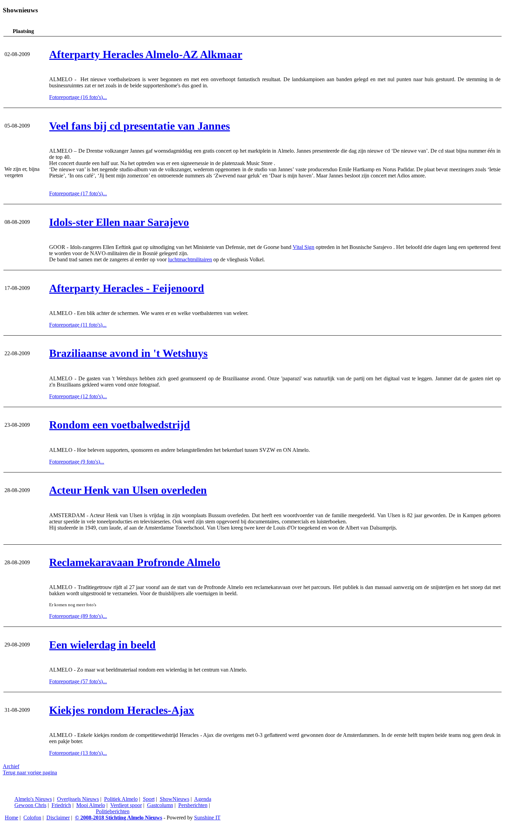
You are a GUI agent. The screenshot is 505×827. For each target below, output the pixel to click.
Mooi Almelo (90, 805)
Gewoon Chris (30, 805)
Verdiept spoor (126, 805)
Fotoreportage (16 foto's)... (78, 97)
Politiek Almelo (121, 799)
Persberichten (192, 805)
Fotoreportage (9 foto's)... (76, 462)
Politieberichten (113, 811)
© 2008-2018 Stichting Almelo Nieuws (118, 817)
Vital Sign (303, 247)
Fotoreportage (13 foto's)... (78, 753)
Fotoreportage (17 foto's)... (78, 193)
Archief (11, 766)
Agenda (202, 799)
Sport (149, 799)
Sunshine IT (207, 817)
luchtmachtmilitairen (190, 259)
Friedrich (61, 805)
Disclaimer (58, 817)
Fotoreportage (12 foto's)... (78, 396)
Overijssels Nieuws (78, 799)
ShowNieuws (174, 799)
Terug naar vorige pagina (30, 772)
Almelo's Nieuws (33, 799)
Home (11, 817)
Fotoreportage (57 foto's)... (78, 681)
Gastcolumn (160, 805)
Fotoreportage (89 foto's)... (78, 616)
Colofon (32, 817)
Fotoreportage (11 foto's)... (77, 325)
